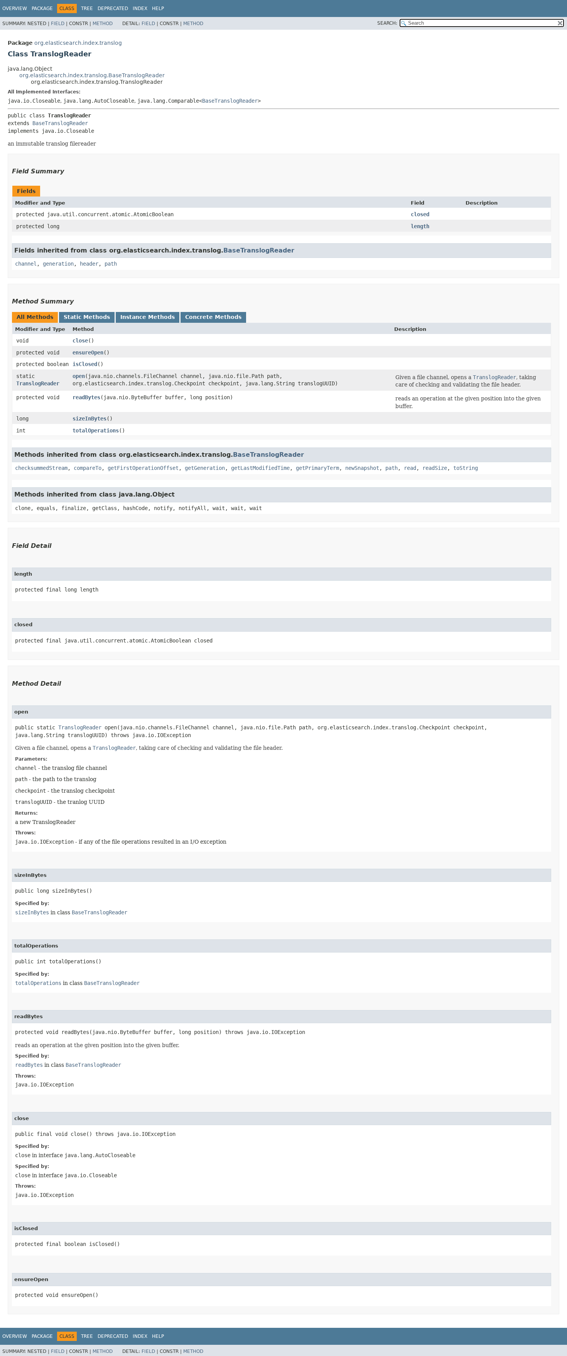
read (410, 468)
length (420, 226)
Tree (87, 8)
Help (158, 8)
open (79, 376)
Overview (14, 8)
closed (420, 214)
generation (58, 264)
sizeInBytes (89, 418)
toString (465, 468)
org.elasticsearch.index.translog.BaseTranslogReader (92, 75)
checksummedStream (41, 468)
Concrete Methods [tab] (213, 317)
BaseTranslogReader (230, 101)
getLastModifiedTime (260, 468)
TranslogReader (37, 383)
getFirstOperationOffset (143, 468)
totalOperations (96, 430)
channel (26, 264)
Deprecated (113, 8)
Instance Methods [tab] (147, 317)
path (111, 264)
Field (57, 23)
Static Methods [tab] (87, 317)
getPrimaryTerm (317, 468)
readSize (434, 468)
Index (140, 8)
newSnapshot (362, 468)
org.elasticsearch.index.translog (78, 43)
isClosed (85, 364)
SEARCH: (387, 23)
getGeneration (205, 468)
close (80, 340)
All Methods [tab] (35, 317)
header (89, 264)
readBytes (86, 397)
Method (103, 23)
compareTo (87, 468)
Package (42, 8)
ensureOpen (88, 352)
